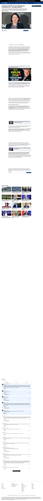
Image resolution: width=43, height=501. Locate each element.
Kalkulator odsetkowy (13, 486)
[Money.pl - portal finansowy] (6, 2)
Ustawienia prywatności (32, 495)
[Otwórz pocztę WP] (34, 2)
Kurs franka (3, 486)
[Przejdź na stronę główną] (2, 3)
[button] (40, 2)
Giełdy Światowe (33, 488)
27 (28, 419)
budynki (18, 156)
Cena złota (32, 484)
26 (30, 430)
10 (30, 419)
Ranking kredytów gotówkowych (24, 486)
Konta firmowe (23, 491)
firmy (23, 144)
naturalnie (11, 44)
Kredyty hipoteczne (23, 487)
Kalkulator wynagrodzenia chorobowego (15, 484)
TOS (5, 30)
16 (28, 430)
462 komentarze (26, 30)
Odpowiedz (5, 388)
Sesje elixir (32, 486)
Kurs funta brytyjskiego (4, 488)
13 (30, 406)
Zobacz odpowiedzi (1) (7, 394)
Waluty (2, 484)
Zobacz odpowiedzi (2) (7, 451)
